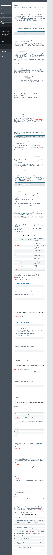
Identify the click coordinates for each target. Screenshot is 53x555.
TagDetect (3, 26)
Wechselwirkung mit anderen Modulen (6, 36)
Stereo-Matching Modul (4, 18)
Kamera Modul (3, 16)
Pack (2, 46)
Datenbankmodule (3, 51)
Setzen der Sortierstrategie (5, 33)
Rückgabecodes (4, 43)
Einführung (2, 8)
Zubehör (2, 56)
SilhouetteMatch (4, 48)
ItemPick (3, 28)
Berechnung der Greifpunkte (6, 31)
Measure (3, 23)
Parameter (3, 38)
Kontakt (2, 59)
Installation (2, 13)
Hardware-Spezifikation (4, 11)
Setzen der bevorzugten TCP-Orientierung (6, 35)
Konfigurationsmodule (4, 49)
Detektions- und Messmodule (5, 21)
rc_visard (2, 2)
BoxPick (3, 44)
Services (3, 41)
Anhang (2, 61)
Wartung (2, 54)
